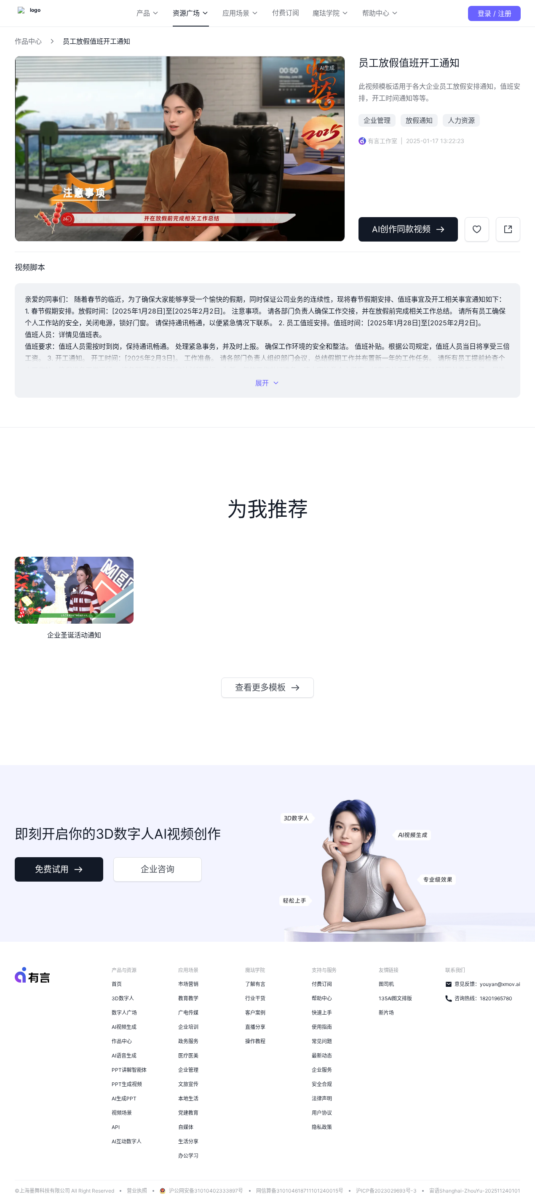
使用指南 (322, 1027)
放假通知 (419, 120)
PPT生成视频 (127, 1084)
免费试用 (52, 869)
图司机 (386, 984)
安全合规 (322, 1084)
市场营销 (188, 984)
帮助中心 (322, 998)
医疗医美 (188, 1055)
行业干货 (255, 998)
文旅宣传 (188, 1084)
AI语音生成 (124, 1055)
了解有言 (255, 984)
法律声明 (322, 1098)
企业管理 (377, 120)
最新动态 (322, 1055)
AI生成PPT (124, 1098)
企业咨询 (157, 869)
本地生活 (188, 1098)
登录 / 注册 (494, 13)
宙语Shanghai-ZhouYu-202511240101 (474, 1191)
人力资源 (461, 120)
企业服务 (322, 1070)
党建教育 (188, 1113)
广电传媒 (188, 1013)
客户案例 (255, 1013)
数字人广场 (124, 1013)
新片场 (386, 1013)
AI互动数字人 (126, 1141)
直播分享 (255, 1027)
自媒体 (185, 1127)
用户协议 (322, 1113)
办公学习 (188, 1156)
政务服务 (188, 1041)
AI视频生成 (124, 1027)
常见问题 (322, 1041)
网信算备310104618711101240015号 (299, 1191)
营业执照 (137, 1191)
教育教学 (188, 998)
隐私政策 (322, 1127)
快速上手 (322, 1013)
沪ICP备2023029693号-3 (386, 1191)
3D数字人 (123, 998)
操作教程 (255, 1041)
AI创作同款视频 (401, 229)
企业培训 (188, 1027)
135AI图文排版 (395, 998)
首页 (117, 984)
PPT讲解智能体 (129, 1070)
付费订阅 (322, 984)
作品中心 (28, 41)
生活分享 (188, 1141)
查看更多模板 (260, 688)
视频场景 (122, 1113)
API (116, 1127)
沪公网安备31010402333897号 (206, 1191)
